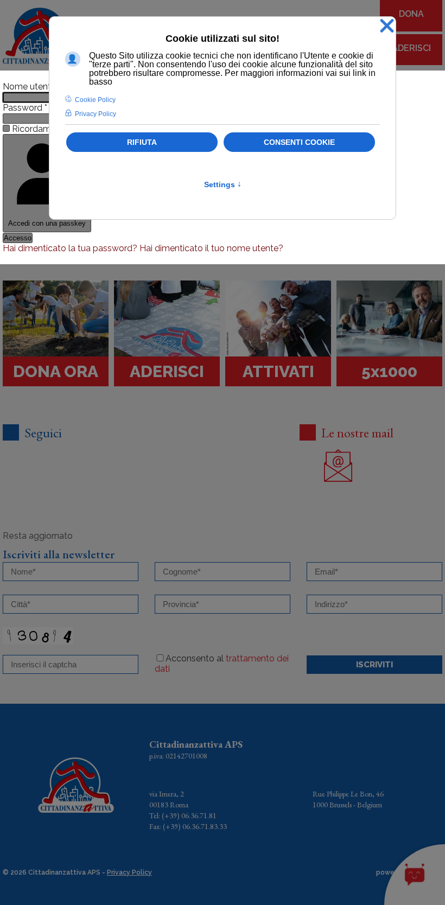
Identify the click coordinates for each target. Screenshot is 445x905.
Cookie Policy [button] (95, 100)
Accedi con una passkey (47, 223)
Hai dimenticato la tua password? (71, 248)
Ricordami (32, 129)
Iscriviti (374, 665)
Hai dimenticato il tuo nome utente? (211, 248)
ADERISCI (411, 48)
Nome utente (32, 86)
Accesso (17, 238)
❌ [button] (387, 26)
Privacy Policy (129, 872)
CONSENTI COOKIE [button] (299, 142)
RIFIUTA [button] (142, 142)
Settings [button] (222, 184)
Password (25, 108)
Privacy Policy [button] (95, 114)
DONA (411, 14)
